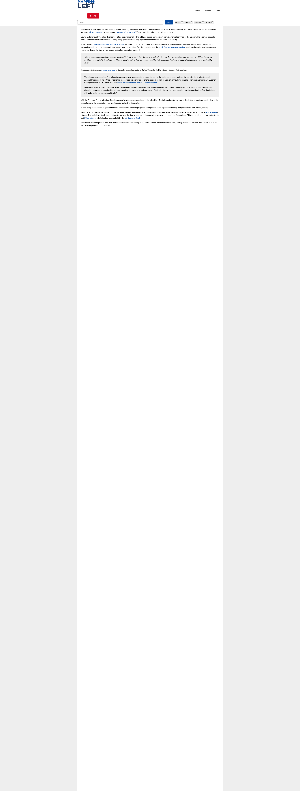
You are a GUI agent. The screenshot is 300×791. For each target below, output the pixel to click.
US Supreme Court (132, 118)
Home (197, 10)
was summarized (108, 70)
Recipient (198, 22)
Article (208, 22)
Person (177, 22)
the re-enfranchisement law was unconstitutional (137, 82)
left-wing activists (96, 32)
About (218, 10)
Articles (208, 10)
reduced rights (211, 112)
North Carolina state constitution (172, 47)
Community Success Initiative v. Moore (108, 44)
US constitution (90, 118)
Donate (93, 16)
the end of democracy (126, 32)
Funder (187, 22)
